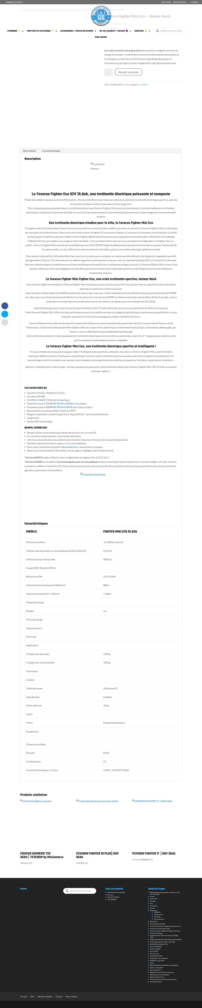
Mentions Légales (155, 949)
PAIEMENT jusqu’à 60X (157, 960)
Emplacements (158, 914)
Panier (152, 963)
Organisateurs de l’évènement (159, 958)
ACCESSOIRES (111, 899)
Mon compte (166, 2)
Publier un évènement (156, 967)
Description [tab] (29, 150)
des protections (69, 446)
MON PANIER (101, 37)
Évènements (153, 910)
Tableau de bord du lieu (157, 977)
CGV (151, 903)
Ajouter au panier (128, 72)
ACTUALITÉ (153, 899)
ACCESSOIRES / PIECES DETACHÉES (76, 31)
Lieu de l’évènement (156, 946)
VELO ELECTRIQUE (113, 897)
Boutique (153, 901)
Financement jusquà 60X (157, 924)
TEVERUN (143, 84)
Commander (153, 906)
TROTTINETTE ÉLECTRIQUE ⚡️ (40, 31)
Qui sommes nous (179, 2)
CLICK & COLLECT (37, 399)
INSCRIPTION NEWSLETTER (159, 944)
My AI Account (154, 953)
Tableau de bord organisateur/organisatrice (163, 979)
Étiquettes (157, 917)
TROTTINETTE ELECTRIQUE (116, 892)
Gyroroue (110, 895)
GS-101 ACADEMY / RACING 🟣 (114, 31)
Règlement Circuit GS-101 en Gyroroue (162, 972)
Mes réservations (159, 919)
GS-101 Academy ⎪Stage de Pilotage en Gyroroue (165, 931)
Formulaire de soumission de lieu (160, 928)
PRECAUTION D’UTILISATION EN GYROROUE (164, 965)
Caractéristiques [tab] (51, 150)
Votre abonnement (155, 982)
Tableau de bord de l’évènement (159, 974)
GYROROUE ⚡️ (14, 31)
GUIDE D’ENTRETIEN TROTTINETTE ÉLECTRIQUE (165, 939)
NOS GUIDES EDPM (156, 956)
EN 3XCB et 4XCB (62, 407)
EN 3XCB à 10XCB (62, 403)
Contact (152, 908)
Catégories (157, 912)
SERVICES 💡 (141, 31)
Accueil (152, 896)
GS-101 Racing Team (156, 933)
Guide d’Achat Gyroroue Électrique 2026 (162, 942)
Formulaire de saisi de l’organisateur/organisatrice (165, 926)
